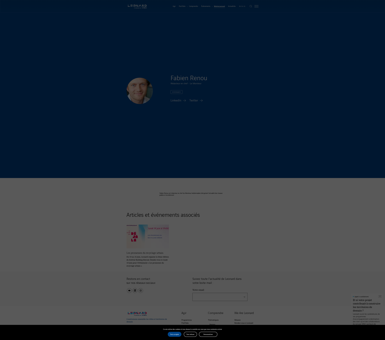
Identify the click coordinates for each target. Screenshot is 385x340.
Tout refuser (190, 334)
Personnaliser (208, 334)
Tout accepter (174, 334)
